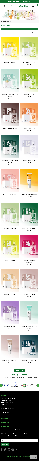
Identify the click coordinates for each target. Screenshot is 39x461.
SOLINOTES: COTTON (29, 160)
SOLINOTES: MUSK (29, 94)
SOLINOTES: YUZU (10, 260)
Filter (19, 29)
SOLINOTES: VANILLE (10, 62)
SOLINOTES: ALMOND (10, 294)
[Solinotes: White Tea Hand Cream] (29, 312)
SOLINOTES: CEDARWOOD (29, 360)
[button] (36, 6)
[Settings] (33, 6)
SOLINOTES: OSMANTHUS (10, 194)
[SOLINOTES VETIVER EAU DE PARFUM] (10, 146)
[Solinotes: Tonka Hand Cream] (10, 346)
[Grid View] (2, 32)
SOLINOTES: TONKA (29, 294)
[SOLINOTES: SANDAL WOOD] (10, 114)
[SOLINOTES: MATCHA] (10, 214)
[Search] (5, 6)
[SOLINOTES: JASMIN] (29, 48)
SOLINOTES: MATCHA (10, 228)
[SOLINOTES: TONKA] (29, 280)
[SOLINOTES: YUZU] (10, 246)
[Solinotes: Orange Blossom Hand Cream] (29, 180)
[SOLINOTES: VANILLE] (10, 48)
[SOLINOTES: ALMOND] (10, 280)
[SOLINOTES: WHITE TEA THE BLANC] (10, 80)
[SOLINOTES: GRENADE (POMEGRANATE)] (29, 246)
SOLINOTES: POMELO (29, 128)
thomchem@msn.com (7, 408)
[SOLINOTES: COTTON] (29, 146)
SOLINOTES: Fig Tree (10, 326)
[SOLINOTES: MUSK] (29, 80)
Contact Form (5, 412)
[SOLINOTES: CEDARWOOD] (29, 346)
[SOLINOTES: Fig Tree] (10, 312)
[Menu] (1, 6)
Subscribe (5, 444)
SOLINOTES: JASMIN (29, 62)
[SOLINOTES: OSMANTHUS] (10, 180)
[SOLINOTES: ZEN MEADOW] (29, 214)
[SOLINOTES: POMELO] (29, 114)
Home (2, 21)
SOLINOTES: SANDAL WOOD (10, 128)
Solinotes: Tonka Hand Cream (10, 360)
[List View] (4, 32)
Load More (19, 370)
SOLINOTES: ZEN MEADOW (29, 228)
